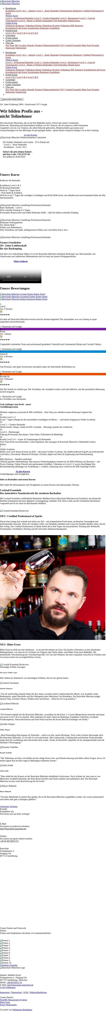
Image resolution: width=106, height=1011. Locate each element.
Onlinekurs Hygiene (51, 25)
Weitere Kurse (12, 16)
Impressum (10, 48)
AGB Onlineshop (7, 987)
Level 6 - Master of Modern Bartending (35, 20)
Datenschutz (21, 48)
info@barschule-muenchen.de (20, 985)
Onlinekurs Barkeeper (15, 25)
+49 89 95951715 (14, 982)
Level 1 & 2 (11, 33)
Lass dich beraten (7, 471)
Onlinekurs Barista (33, 25)
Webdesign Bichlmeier (22, 1010)
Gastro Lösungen (13, 40)
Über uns (10, 43)
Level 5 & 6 (33, 33)
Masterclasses (74, 20)
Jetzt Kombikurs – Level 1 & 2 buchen (45, 166)
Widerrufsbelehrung (38, 992)
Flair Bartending (60, 20)
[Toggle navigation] (12, 99)
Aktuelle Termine (34, 45)
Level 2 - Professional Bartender (20, 18)
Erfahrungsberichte (51, 45)
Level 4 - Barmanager (69, 18)
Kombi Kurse (11, 30)
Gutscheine (10, 35)
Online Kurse (11, 23)
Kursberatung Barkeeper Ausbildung (44, 28)
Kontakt (95, 45)
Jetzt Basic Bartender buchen (15, 166)
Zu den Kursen (30, 135)
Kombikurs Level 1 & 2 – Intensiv (20, 11)
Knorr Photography (8, 1005)
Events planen (12, 38)
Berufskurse (11, 8)
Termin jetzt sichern (8, 203)
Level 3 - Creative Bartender (46, 18)
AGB (25, 992)
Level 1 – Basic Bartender (47, 11)
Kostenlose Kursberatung (13, 102)
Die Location (20, 45)
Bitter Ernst (87, 45)
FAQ (62, 45)
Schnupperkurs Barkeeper (70, 11)
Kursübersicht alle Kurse (16, 28)
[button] (5, 806)
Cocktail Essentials (73, 45)
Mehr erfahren (6, 508)
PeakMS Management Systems (13, 1000)
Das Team (10, 45)
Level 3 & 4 (22, 33)
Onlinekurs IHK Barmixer (71, 25)
